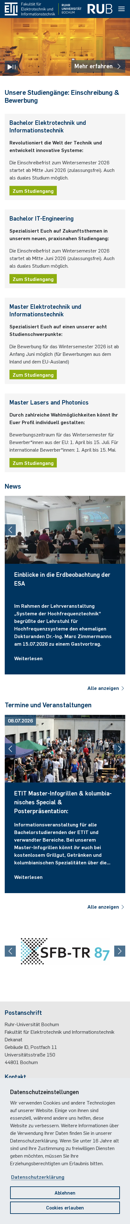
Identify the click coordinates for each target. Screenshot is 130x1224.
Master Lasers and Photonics (49, 402)
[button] (10, 529)
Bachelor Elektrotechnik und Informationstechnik (47, 126)
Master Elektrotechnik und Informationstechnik (45, 310)
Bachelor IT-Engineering (41, 218)
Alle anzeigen (103, 688)
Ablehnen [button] (65, 1193)
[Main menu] (121, 9)
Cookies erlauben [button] (65, 1207)
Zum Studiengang (33, 190)
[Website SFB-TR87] (65, 951)
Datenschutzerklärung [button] (37, 1176)
